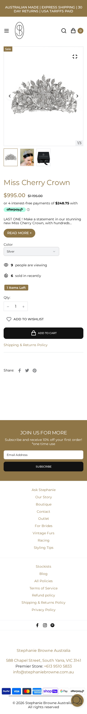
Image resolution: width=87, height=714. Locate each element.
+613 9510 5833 (58, 666)
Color (8, 245)
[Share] (20, 370)
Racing (44, 540)
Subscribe (43, 466)
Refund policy (43, 595)
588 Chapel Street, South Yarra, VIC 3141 (43, 660)
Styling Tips (43, 547)
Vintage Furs (43, 533)
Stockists (43, 566)
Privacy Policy (44, 610)
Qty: (7, 298)
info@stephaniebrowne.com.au (43, 672)
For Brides (43, 526)
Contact (43, 511)
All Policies (43, 581)
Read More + (19, 233)
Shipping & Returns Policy (26, 345)
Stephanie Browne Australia (43, 650)
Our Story (43, 497)
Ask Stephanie (44, 490)
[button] (77, 96)
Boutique (43, 504)
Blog (43, 574)
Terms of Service (43, 588)
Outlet (43, 518)
